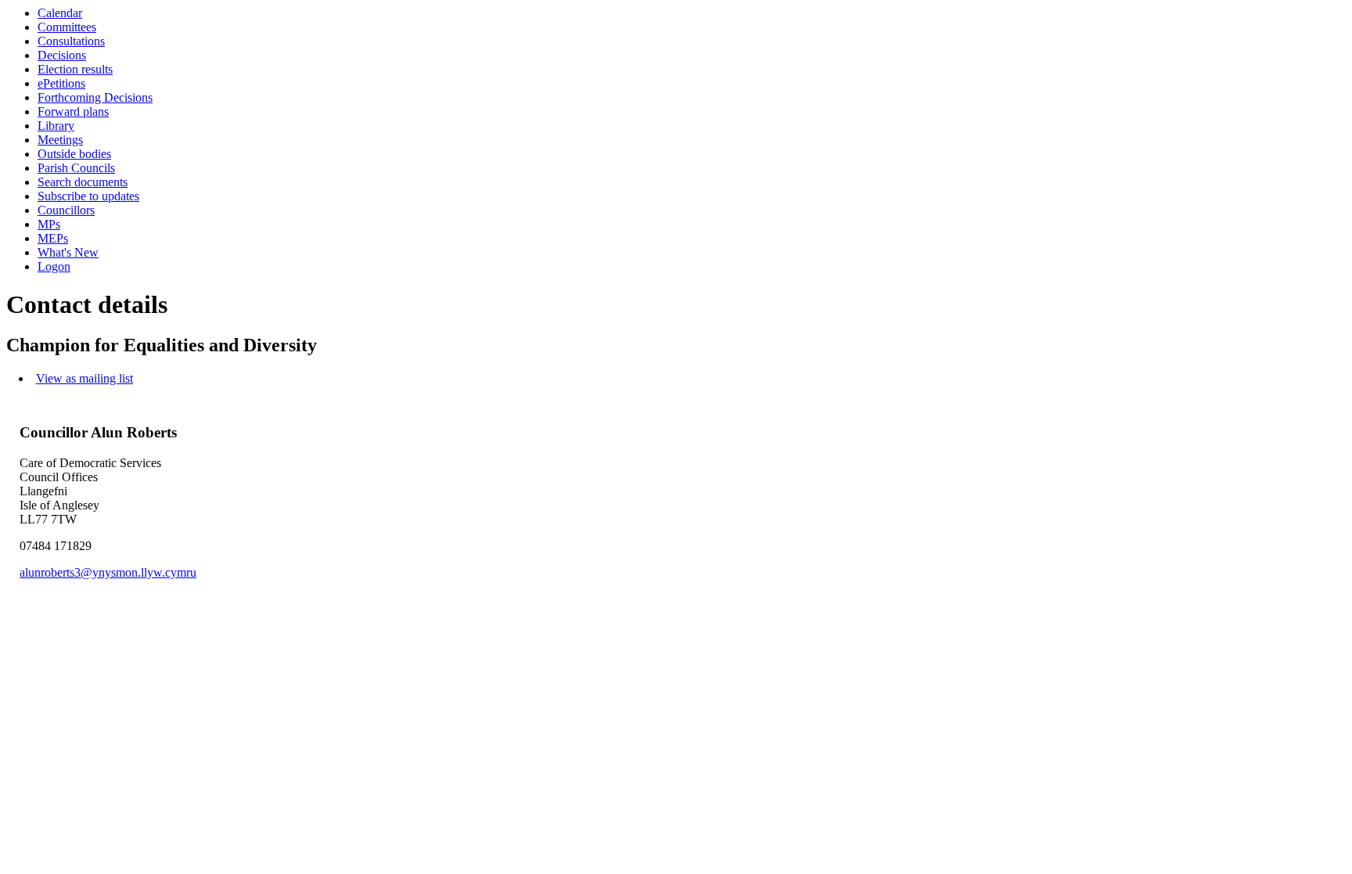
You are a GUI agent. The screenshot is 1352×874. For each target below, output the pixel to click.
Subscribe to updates (88, 196)
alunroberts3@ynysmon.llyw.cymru (108, 572)
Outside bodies (74, 153)
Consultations (71, 41)
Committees (67, 27)
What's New (68, 252)
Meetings (60, 139)
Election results (75, 69)
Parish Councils (76, 167)
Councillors (66, 210)
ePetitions (61, 83)
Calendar (60, 13)
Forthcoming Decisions (95, 97)
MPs (49, 224)
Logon (54, 266)
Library (56, 125)
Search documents (83, 182)
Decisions (62, 55)
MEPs (53, 238)
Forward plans (73, 111)
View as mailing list (84, 378)
